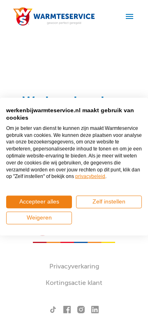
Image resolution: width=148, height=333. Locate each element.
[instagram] (81, 310)
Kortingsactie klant (74, 283)
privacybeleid (90, 176)
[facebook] (67, 310)
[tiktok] (53, 310)
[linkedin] (95, 310)
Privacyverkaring (74, 266)
